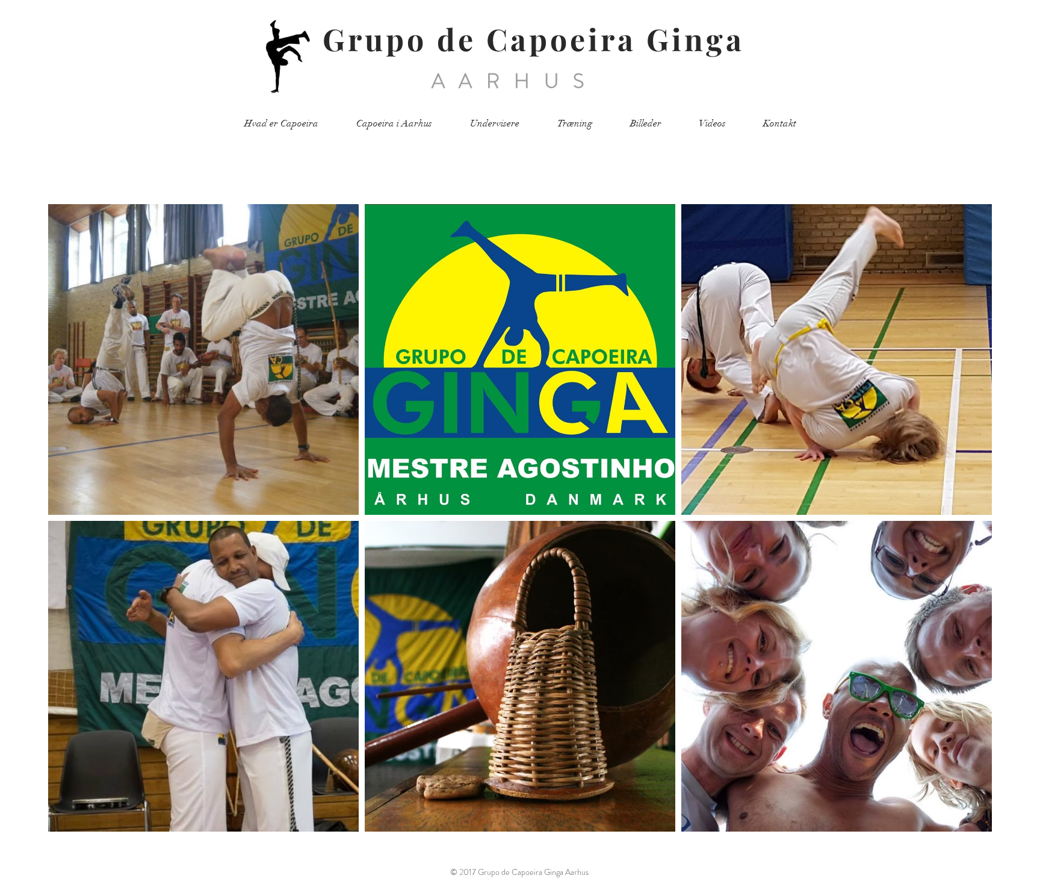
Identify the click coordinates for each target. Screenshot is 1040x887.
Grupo (375, 39)
